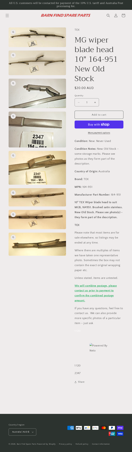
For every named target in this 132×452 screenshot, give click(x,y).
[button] (7, 15)
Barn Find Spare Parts (26, 444)
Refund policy (82, 444)
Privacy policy (65, 444)
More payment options (99, 133)
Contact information (101, 444)
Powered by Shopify (46, 444)
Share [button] (81, 382)
